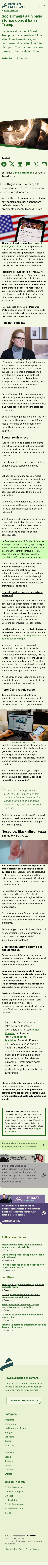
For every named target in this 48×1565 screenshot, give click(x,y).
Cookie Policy (25, 1549)
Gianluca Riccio (8, 58)
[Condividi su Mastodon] (28, 164)
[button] (39, 5)
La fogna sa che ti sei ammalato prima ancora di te (22, 1315)
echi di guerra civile (11, 246)
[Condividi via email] (44, 164)
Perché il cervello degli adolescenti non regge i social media (23, 1266)
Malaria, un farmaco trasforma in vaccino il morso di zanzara (24, 1326)
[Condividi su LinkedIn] (20, 164)
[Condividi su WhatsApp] (36, 164)
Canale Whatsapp (23, 172)
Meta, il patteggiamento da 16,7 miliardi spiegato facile (23, 1285)
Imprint (36, 1549)
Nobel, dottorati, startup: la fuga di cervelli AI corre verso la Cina (20, 1305)
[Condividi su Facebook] (4, 164)
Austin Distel (22, 742)
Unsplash (33, 742)
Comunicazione (11, 11)
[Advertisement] (24, 92)
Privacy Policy (10, 1549)
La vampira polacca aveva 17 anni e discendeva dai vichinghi (21, 1295)
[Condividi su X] (12, 164)
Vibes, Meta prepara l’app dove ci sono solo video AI (23, 1255)
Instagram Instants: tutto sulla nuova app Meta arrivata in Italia (22, 1245)
